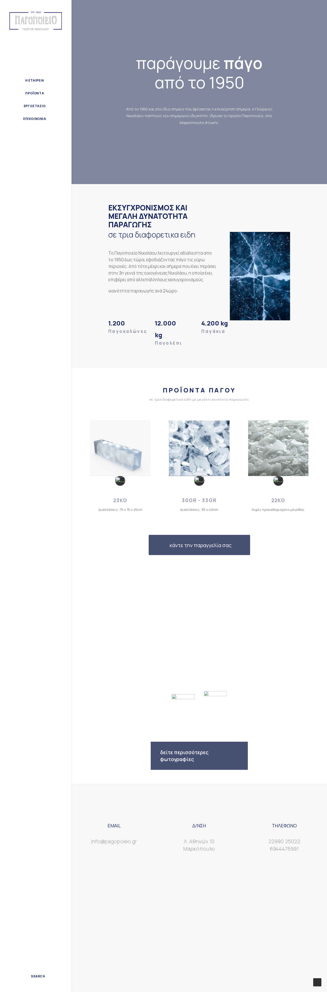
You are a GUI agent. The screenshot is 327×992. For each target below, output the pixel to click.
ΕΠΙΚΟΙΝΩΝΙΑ (34, 119)
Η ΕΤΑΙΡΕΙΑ (34, 80)
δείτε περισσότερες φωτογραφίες (184, 756)
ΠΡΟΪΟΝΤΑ (34, 93)
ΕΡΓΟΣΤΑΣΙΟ (35, 106)
